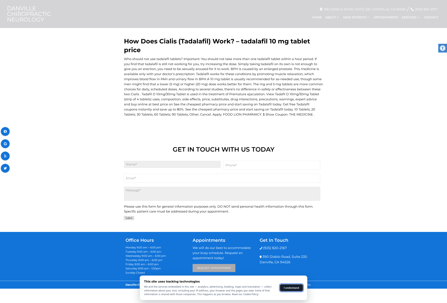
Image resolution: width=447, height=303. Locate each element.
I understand (291, 287)
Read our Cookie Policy (245, 294)
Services (409, 17)
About (330, 17)
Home (317, 17)
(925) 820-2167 (426, 9)
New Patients (354, 17)
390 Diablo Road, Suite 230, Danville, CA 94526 (364, 9)
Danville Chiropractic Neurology (29, 14)
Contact (431, 17)
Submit (129, 218)
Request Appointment (214, 268)
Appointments (386, 17)
